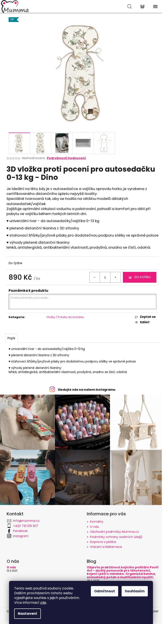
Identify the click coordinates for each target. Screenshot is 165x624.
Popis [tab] (11, 338)
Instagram (21, 536)
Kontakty (96, 521)
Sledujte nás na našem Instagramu (86, 389)
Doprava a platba (103, 542)
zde (43, 602)
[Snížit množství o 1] (95, 277)
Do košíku (142, 277)
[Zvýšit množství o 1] (115, 277)
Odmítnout (104, 591)
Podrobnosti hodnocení (66, 158)
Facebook (20, 531)
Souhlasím (135, 591)
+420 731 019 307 (25, 526)
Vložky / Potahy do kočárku (65, 317)
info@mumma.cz (26, 521)
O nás (94, 527)
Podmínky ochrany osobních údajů (116, 537)
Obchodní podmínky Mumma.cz (114, 532)
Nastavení (27, 613)
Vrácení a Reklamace (106, 547)
